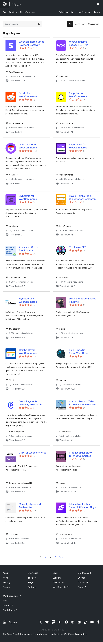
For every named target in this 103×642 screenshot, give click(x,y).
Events (81, 577)
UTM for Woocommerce (32, 452)
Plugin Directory (10, 12)
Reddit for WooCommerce (28, 95)
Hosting (6, 582)
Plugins (31, 582)
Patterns (32, 587)
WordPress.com (12, 596)
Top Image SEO (78, 247)
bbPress (8, 605)
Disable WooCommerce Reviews (82, 300)
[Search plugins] (39, 24)
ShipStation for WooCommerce (78, 146)
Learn (55, 573)
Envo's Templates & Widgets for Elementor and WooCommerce (82, 198)
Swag (82, 587)
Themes (32, 577)
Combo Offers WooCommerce (28, 351)
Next (61, 557)
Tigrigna (13, 622)
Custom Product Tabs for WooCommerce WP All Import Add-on (82, 403)
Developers (58, 582)
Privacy (6, 587)
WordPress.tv (61, 587)
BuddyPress (10, 610)
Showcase (33, 573)
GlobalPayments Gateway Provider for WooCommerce (31, 403)
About (6, 573)
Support (57, 577)
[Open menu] (98, 4)
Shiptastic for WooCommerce (28, 197)
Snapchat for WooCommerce (78, 95)
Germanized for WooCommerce (28, 146)
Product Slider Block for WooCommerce (80, 454)
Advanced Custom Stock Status (29, 249)
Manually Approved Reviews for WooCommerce (30, 506)
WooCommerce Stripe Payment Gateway (31, 43)
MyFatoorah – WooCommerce (28, 300)
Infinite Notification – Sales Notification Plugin (82, 506)
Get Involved (84, 573)
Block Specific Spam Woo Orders (79, 351)
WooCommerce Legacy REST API (78, 43)
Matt (6, 600)
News (5, 577)
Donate (83, 582)
